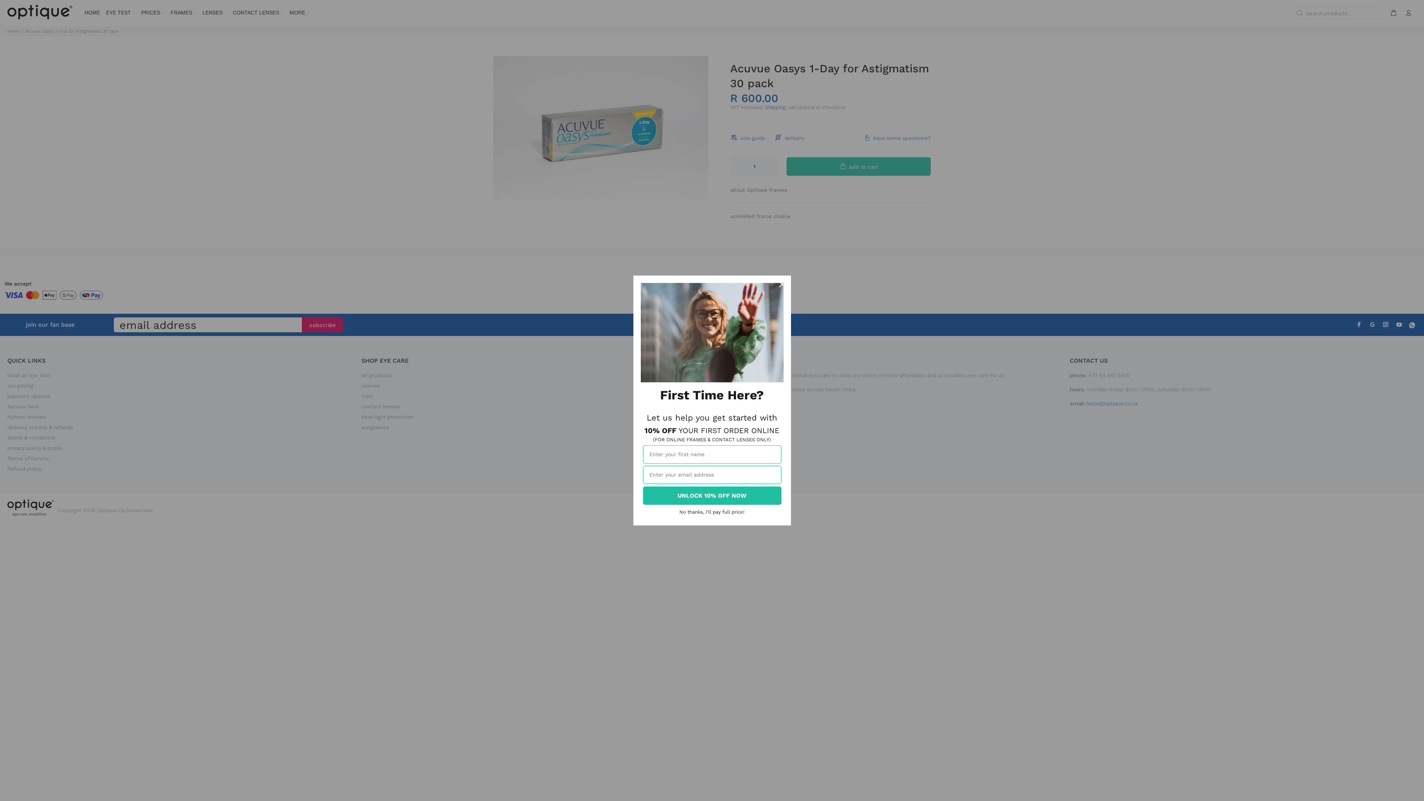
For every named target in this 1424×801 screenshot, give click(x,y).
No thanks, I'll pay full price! (712, 512)
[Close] (782, 284)
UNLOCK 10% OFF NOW (712, 495)
